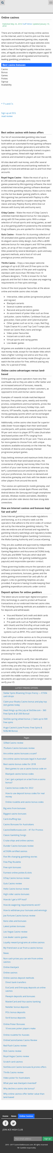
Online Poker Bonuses (14, 1024)
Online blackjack (11, 967)
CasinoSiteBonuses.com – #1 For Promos (23, 829)
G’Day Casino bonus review (16, 878)
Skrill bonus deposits (15, 1017)
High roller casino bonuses (16, 894)
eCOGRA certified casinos (15, 851)
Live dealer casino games (15, 937)
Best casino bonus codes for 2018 (19, 764)
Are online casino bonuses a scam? (20, 753)
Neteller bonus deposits (17, 1007)
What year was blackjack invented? (20, 1083)
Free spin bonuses (12, 867)
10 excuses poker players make (20, 1028)
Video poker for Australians (16, 1077)
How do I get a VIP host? (15, 899)
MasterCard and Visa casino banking (23, 1001)
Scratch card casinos (13, 1061)
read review (6, 116)
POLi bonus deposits (15, 1012)
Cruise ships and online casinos (18, 840)
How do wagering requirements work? (21, 904)
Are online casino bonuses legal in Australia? (24, 758)
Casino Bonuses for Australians (18, 824)
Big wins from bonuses (14, 808)
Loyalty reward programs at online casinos (24, 942)
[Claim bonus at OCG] (7, 92)
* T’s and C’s (7, 103)
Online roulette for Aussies (16, 1034)
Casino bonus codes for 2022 (19, 788)
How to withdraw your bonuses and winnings (25, 910)
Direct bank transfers (15, 982)
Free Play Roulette (12, 862)
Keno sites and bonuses (14, 921)
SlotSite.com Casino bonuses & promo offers (24, 1067)
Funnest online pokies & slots (17, 872)
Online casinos (10, 972)
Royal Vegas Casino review (16, 1056)
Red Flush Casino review (14, 1045)
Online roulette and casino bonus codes (24, 802)
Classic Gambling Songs (14, 835)
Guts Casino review (12, 883)
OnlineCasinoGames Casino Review (20, 1040)
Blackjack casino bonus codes (19, 773)
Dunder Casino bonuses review (18, 845)
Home (5, 1116)
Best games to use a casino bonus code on (25, 768)
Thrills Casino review (13, 1072)
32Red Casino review (13, 742)
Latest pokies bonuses (14, 926)
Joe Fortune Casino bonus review (19, 915)
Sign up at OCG (8, 113)
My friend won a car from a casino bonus (23, 947)
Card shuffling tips (12, 819)
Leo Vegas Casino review (15, 931)
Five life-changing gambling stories (20, 856)
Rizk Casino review (12, 1051)
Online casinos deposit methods (18, 977)
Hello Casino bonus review (16, 888)
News (6, 953)
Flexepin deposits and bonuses (20, 996)
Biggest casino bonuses (14, 813)
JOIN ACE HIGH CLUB (13, 1129)
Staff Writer (27, 24)
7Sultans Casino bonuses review (18, 748)
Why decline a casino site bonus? (19, 1088)
